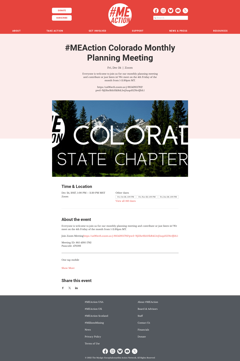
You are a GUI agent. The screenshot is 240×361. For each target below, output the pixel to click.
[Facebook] (156, 10)
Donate (142, 336)
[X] (185, 10)
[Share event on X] (69, 288)
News (88, 329)
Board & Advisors (148, 309)
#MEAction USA (94, 302)
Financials (143, 329)
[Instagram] (163, 10)
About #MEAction (148, 302)
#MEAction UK (93, 309)
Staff (140, 315)
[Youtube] (178, 10)
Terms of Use (92, 343)
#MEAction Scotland (96, 315)
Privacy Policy (93, 336)
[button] (16, 31)
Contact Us (144, 322)
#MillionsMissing (94, 322)
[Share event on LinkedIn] (76, 288)
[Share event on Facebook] (63, 288)
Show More (68, 268)
